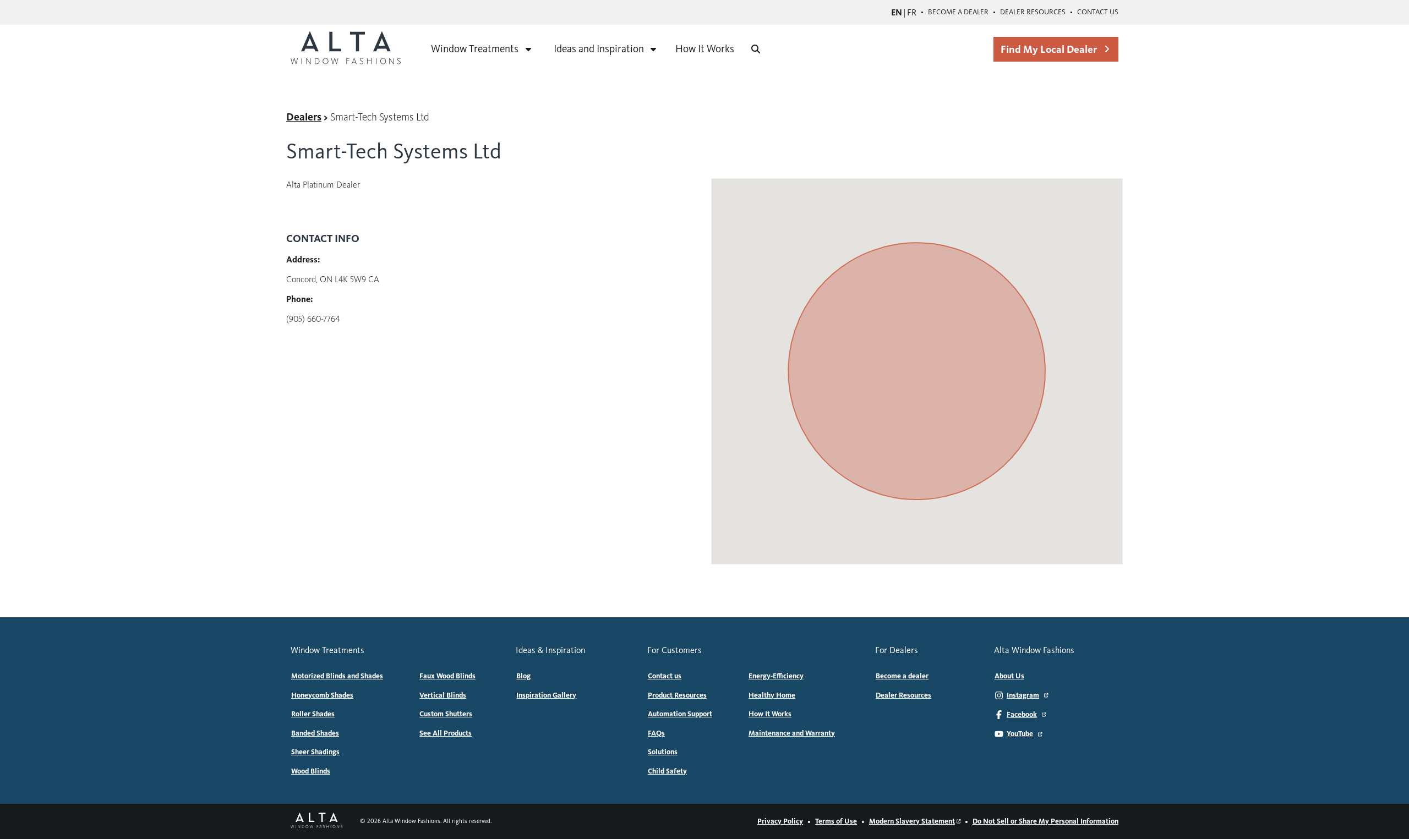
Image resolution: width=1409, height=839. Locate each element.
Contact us (1097, 12)
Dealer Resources (1033, 12)
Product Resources (677, 695)
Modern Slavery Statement (912, 821)
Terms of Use (836, 821)
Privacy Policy (780, 821)
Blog (523, 676)
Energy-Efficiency (776, 676)
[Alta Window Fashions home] (346, 49)
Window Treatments (474, 48)
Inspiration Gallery (546, 695)
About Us (1009, 676)
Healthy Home (772, 695)
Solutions (663, 752)
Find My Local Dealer (1049, 49)
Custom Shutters (445, 714)
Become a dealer (958, 12)
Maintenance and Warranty (792, 733)
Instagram (1023, 695)
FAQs (656, 733)
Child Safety (667, 771)
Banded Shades (315, 733)
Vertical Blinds (442, 695)
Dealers (303, 117)
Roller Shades (313, 714)
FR (911, 12)
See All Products (445, 733)
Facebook (1022, 714)
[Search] (755, 49)
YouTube (1020, 734)
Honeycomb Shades (322, 695)
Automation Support (680, 714)
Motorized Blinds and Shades (337, 676)
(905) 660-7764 (313, 319)
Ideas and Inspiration (599, 48)
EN (896, 12)
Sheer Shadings (315, 752)
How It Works (704, 48)
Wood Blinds (310, 771)
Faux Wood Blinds (447, 676)
